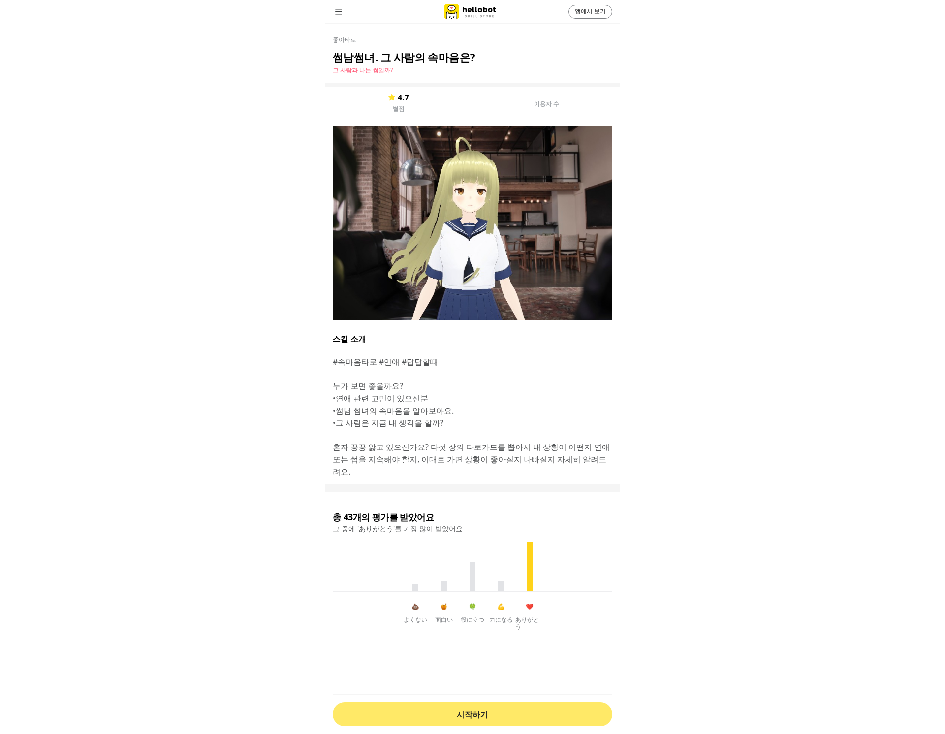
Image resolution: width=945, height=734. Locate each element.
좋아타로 (344, 39)
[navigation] (352, 12)
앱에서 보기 (590, 11)
